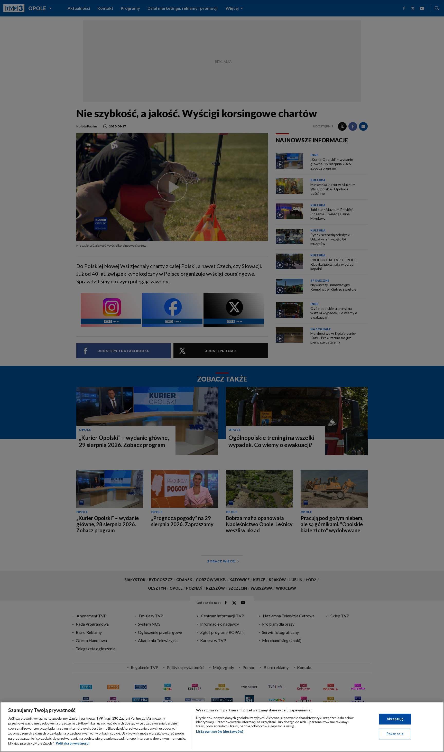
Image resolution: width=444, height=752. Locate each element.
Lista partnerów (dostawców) (219, 731)
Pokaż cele (395, 734)
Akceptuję (395, 719)
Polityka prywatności (72, 743)
